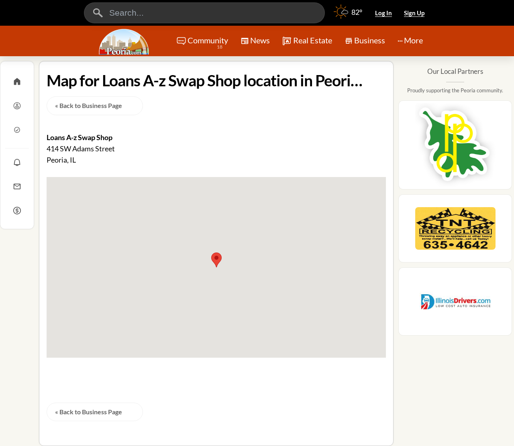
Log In (383, 12)
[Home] (17, 81)
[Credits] (17, 210)
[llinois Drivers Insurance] (455, 303)
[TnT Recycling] (455, 230)
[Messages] (17, 186)
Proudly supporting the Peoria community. (455, 90)
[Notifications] (17, 162)
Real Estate (312, 40)
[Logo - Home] (124, 42)
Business (369, 40)
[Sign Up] (17, 129)
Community (208, 42)
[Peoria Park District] (455, 147)
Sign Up (414, 12)
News (260, 40)
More (413, 40)
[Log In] (17, 105)
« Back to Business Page (88, 105)
